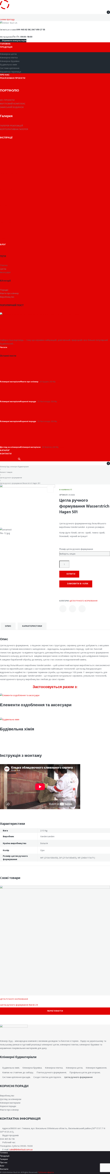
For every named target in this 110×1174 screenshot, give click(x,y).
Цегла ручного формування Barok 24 (19, 1004)
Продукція (4, 1156)
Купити (71, 574)
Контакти (4, 1169)
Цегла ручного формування (11, 477)
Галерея (4, 1159)
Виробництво (7, 1095)
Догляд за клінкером (10, 447)
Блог (2, 1166)
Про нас (3, 1162)
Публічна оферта (46, 1172)
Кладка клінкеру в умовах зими (31, 391)
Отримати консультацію (14, 40)
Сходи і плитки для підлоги (47, 1077)
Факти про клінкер (29, 381)
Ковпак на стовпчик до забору (17, 1072)
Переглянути (55, 1011)
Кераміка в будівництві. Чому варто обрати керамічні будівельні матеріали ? (53, 327)
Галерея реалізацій (11, 125)
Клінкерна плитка (54, 1067)
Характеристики (32, 626)
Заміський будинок (12, 107)
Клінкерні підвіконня (96, 1067)
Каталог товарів (6, 472)
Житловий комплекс (12, 103)
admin (58, 381)
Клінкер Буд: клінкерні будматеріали (14, 466)
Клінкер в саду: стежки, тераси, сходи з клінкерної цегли (50, 434)
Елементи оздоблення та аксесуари (35, 705)
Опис (8, 626)
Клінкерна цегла (74, 1067)
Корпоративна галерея (14, 129)
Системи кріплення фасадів (16, 1077)
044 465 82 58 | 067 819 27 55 (30, 29)
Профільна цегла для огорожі (84, 1072)
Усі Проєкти (7, 100)
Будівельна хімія (17, 729)
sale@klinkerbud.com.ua (21, 1149)
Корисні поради (28, 401)
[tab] (8, 626)
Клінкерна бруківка (32, 1067)
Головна (4, 1152)
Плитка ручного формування (51, 1072)
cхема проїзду (7, 19)
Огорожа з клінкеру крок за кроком (34, 411)
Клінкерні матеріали (10, 381)
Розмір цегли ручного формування (76, 549)
